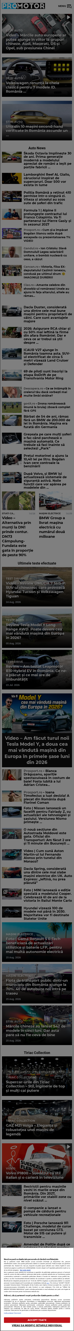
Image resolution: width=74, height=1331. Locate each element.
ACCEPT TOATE (37, 1320)
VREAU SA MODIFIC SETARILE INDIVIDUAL (37, 1325)
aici (48, 1283)
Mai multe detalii (25, 1270)
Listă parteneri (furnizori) (12, 1313)
